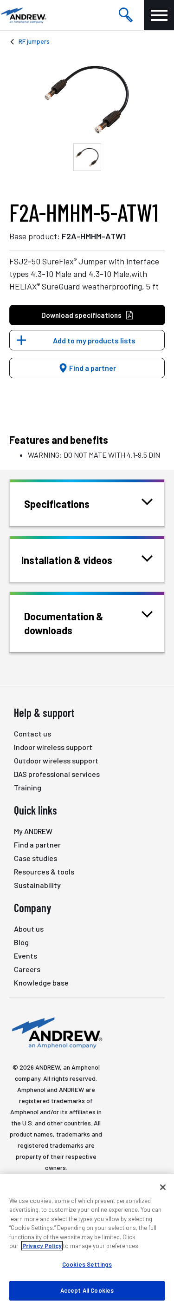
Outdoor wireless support (56, 760)
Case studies (35, 858)
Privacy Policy (42, 1245)
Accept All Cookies (87, 1290)
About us (29, 928)
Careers (27, 969)
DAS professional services (57, 773)
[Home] (56, 1032)
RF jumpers (34, 41)
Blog (21, 942)
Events (25, 955)
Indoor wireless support (53, 747)
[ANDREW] (23, 15)
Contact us (32, 733)
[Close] (163, 1187)
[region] (87, 1241)
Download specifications (81, 315)
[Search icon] (126, 15)
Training (27, 787)
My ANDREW (33, 831)
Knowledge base (41, 982)
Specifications (57, 504)
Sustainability (37, 885)
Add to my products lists (94, 340)
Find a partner (92, 367)
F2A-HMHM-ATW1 (94, 236)
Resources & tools (44, 871)
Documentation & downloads (63, 623)
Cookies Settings (87, 1264)
